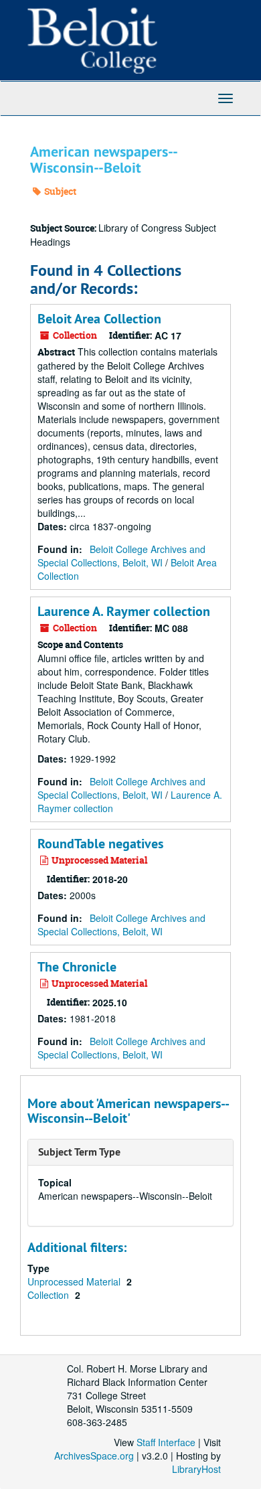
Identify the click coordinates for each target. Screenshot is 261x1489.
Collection (49, 1295)
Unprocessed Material (75, 1281)
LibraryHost (196, 1469)
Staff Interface (166, 1442)
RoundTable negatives (100, 843)
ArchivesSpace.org (94, 1455)
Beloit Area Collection (99, 318)
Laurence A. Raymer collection (123, 611)
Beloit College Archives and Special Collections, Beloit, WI (121, 555)
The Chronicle (76, 966)
